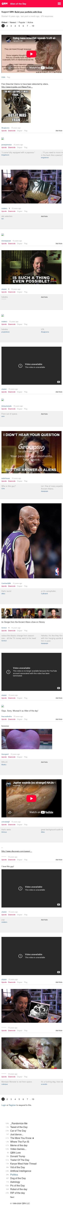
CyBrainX (44, 593)
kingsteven (5, 155)
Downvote (11, 130)
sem (3, 416)
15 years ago (16, 128)
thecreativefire (6, 716)
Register (12, 1105)
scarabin (44, 1084)
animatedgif (5, 821)
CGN (3, 77)
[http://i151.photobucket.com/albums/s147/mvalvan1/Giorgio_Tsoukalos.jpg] (31, 452)
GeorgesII (5, 754)
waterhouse (5, 478)
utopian (4, 289)
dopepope (44, 491)
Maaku (3, 764)
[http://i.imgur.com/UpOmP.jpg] (31, 106)
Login (3, 1105)
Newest (13, 22)
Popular (22, 22)
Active (30, 22)
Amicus (4, 832)
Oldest (4, 22)
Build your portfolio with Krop (28, 11)
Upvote (4, 130)
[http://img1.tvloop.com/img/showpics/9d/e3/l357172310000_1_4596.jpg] (31, 138)
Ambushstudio (6, 406)
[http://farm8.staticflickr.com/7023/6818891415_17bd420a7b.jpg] (31, 400)
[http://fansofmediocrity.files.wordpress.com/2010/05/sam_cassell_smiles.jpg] (31, 541)
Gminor (4, 627)
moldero (4, 208)
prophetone (5, 332)
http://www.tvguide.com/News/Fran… (17, 86)
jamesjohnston (6, 144)
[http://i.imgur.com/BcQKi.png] (31, 739)
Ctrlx (3, 488)
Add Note (59, 130)
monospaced (6, 240)
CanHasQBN (6, 583)
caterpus (4, 1084)
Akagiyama (5, 128)
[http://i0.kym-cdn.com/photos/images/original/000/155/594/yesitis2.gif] (31, 267)
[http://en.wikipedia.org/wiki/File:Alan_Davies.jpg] (31, 706)
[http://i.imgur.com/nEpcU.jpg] (31, 613)
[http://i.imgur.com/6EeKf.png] (31, 1006)
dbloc (3, 593)
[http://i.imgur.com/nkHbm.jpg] (31, 1053)
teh (2, 218)
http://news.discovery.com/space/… (16, 851)
